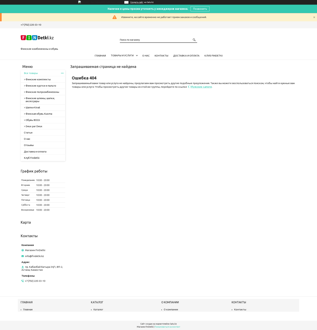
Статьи (28, 132)
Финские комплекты (38, 79)
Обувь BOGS (33, 120)
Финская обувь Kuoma (39, 113)
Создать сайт (136, 2)
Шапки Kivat (33, 107)
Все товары (31, 73)
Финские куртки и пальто (41, 85)
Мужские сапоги (201, 86)
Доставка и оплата (186, 55)
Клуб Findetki (213, 55)
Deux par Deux (34, 126)
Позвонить (200, 8)
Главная (100, 55)
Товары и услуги (122, 55)
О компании (171, 309)
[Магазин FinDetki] (37, 37)
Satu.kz (173, 324)
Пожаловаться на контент (167, 327)
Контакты (161, 55)
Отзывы (29, 145)
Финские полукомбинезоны (42, 92)
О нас (146, 55)
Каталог (98, 309)
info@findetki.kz (34, 256)
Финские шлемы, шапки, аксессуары (40, 100)
